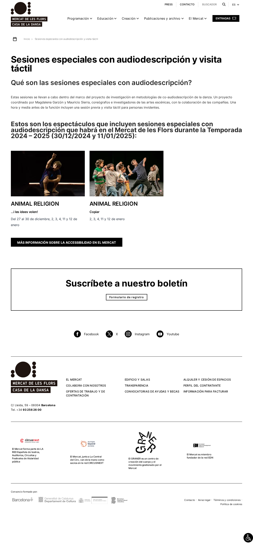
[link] (248, 537)
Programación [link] (78, 18)
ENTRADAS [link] (223, 18)
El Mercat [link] (196, 18)
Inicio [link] (27, 38)
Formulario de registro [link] (126, 297)
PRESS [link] (169, 4)
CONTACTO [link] (187, 4)
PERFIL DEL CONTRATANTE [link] (202, 385)
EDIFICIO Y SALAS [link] (137, 379)
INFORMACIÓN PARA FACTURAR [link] (205, 391)
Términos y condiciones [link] (227, 500)
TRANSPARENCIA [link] (136, 385)
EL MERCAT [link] (74, 379)
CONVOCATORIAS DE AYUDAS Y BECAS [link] (152, 391)
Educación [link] (105, 18)
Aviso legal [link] (204, 500)
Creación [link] (129, 18)
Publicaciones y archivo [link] (162, 18)
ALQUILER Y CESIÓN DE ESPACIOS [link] (207, 379)
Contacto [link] (189, 500)
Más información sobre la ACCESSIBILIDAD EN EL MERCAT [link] (66, 242)
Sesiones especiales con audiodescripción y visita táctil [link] (66, 38)
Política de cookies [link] (231, 504)
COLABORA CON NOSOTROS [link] (86, 385)
